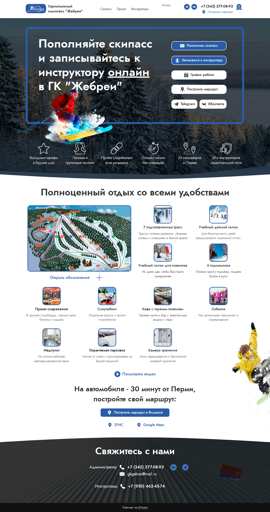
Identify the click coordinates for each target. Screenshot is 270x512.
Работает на (135, 507)
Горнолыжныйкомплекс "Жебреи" (65, 9)
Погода (166, 5)
